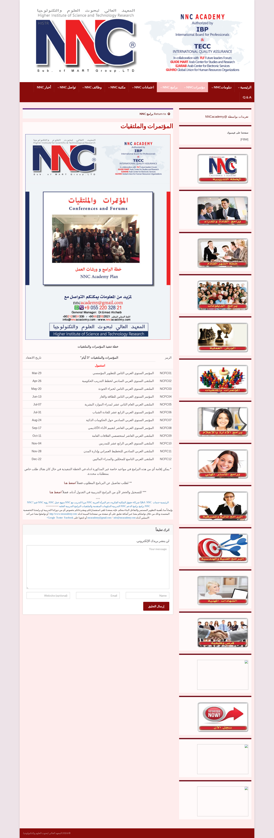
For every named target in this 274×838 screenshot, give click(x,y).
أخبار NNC (44, 87)
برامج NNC (170, 87)
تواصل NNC (67, 87)
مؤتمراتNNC (195, 87)
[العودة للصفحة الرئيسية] (137, 41)
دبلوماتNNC (222, 87)
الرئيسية (245, 87)
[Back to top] (9, 829)
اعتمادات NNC (144, 87)
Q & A (247, 97)
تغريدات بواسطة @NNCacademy (226, 116)
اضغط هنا (70, 483)
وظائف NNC (93, 87)
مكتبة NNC (118, 87)
